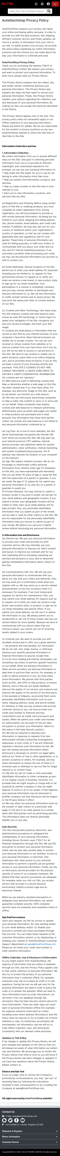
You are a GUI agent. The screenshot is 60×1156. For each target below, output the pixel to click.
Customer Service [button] (10, 1142)
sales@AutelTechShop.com (41, 944)
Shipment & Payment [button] (12, 1131)
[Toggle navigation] (42, 4)
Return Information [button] (11, 1136)
